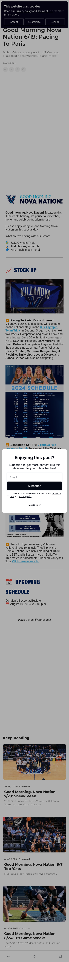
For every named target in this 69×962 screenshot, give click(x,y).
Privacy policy (25, 496)
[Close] (61, 455)
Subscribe (34, 486)
